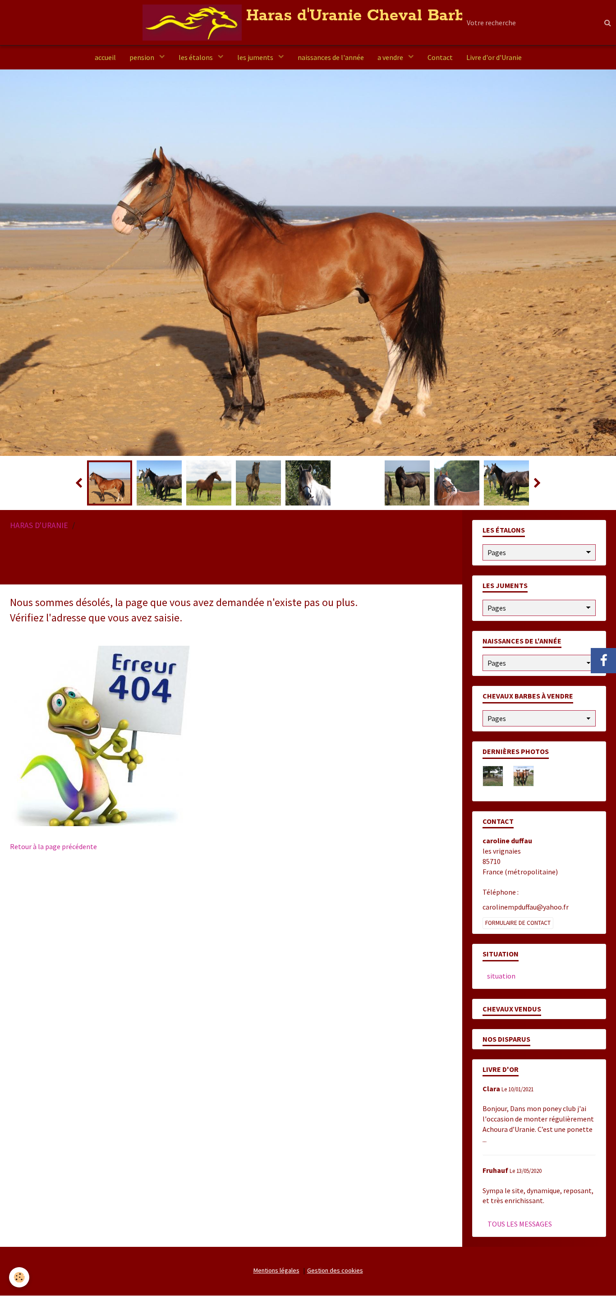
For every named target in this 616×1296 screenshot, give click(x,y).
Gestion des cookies (335, 1289)
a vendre (391, 57)
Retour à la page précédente (53, 865)
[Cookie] (19, 1277)
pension (142, 57)
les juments (256, 57)
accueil (105, 57)
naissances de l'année (331, 57)
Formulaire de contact (518, 942)
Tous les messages (519, 1242)
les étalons (196, 57)
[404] (100, 753)
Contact (440, 57)
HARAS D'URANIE (39, 544)
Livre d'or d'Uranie (494, 57)
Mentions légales (276, 1289)
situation (501, 994)
